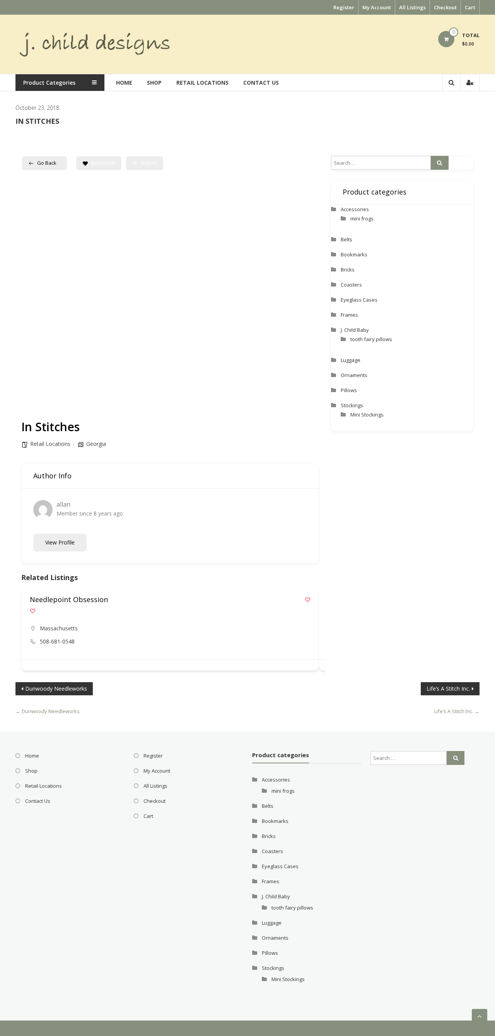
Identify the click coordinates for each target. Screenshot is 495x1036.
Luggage (350, 360)
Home (124, 82)
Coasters (351, 284)
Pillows (349, 390)
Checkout (445, 7)
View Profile (60, 542)
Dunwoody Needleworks (56, 688)
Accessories (355, 209)
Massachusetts (59, 628)
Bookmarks (354, 254)
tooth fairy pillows (371, 339)
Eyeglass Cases (359, 299)
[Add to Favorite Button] (308, 599)
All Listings (412, 7)
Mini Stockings (367, 414)
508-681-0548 (57, 641)
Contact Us (261, 82)
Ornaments (354, 375)
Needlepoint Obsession (69, 599)
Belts (346, 239)
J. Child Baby (355, 329)
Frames (349, 314)
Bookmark (103, 162)
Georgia (96, 443)
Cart (470, 7)
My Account (376, 7)
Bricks (348, 269)
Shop (154, 82)
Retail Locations (202, 82)
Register (343, 7)
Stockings (352, 405)
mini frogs (362, 218)
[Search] (440, 163)
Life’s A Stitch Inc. (448, 688)
